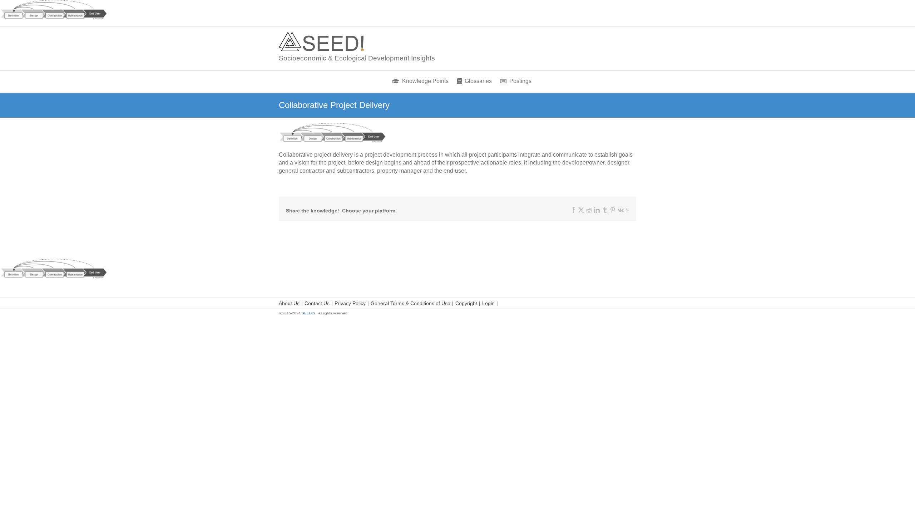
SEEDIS (308, 313)
